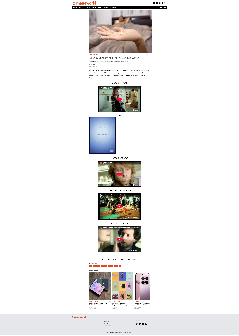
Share (105, 259)
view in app (163, 7)
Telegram (124, 259)
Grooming (81, 7)
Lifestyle (88, 7)
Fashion (75, 7)
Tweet (110, 259)
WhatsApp (117, 259)
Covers (100, 7)
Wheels (106, 7)
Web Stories (113, 7)
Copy (136, 259)
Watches (94, 7)
